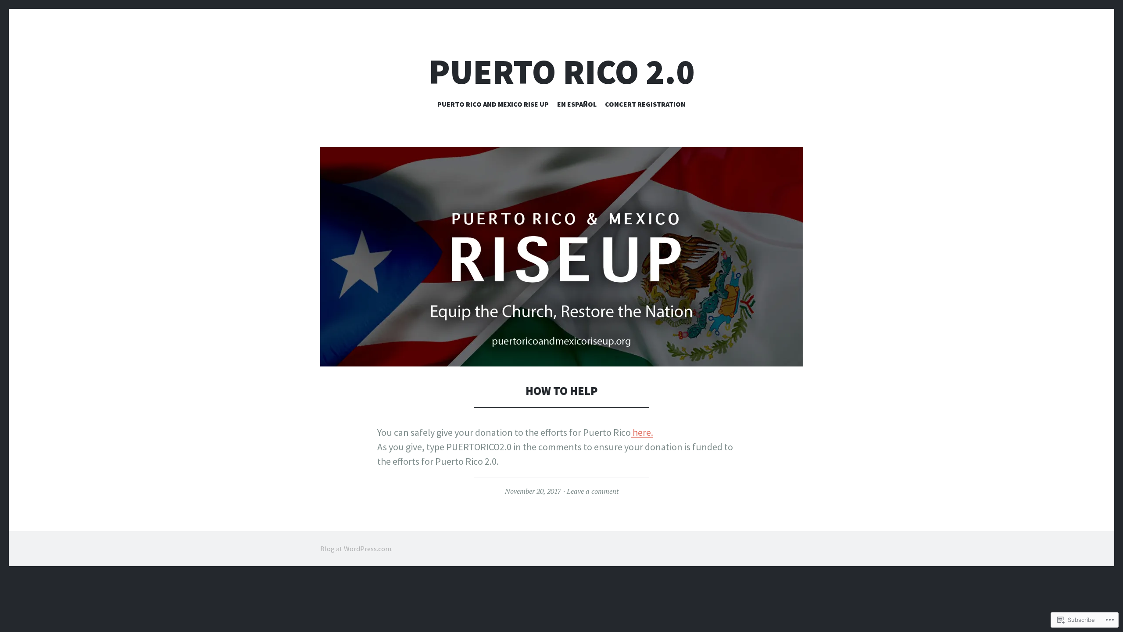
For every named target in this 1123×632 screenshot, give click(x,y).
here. (642, 432)
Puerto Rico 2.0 (562, 72)
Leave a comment (593, 491)
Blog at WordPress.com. (356, 548)
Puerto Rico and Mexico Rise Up (493, 104)
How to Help (562, 391)
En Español (577, 104)
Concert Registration (645, 104)
